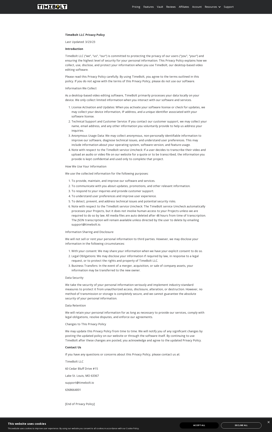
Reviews (171, 7)
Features (148, 7)
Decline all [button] (241, 425)
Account (197, 7)
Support (229, 7)
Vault (160, 7)
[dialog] (136, 425)
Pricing (136, 7)
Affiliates (184, 7)
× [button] (268, 422)
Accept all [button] (199, 425)
